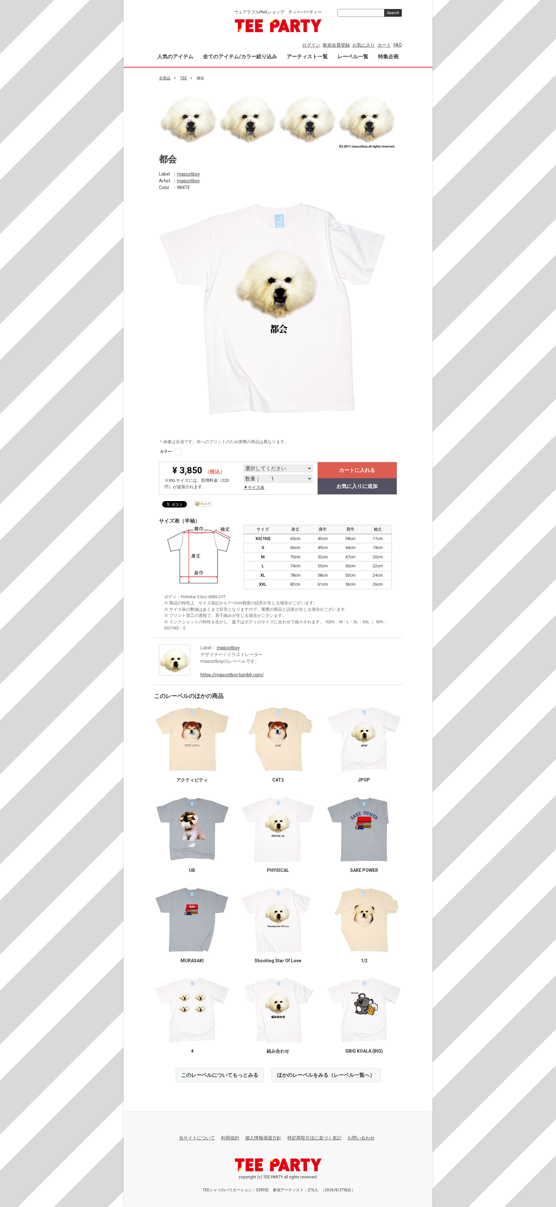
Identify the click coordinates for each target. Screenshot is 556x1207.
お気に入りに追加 (357, 486)
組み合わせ (278, 1050)
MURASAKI (192, 960)
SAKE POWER (364, 870)
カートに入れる (357, 470)
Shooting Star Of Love (278, 960)
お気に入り (363, 45)
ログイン (311, 45)
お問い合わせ (361, 1137)
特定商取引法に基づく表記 (314, 1137)
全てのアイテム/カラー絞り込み (240, 56)
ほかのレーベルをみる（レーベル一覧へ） (326, 1075)
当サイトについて (197, 1137)
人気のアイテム (175, 56)
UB (192, 870)
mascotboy (188, 173)
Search (393, 13)
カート (384, 45)
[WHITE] (178, 452)
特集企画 (388, 56)
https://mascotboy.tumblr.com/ (232, 674)
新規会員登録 (336, 45)
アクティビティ (192, 779)
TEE (183, 78)
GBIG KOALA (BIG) (364, 1050)
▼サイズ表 (254, 487)
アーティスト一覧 (307, 56)
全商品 (165, 78)
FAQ (398, 45)
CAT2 (278, 779)
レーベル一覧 (353, 56)
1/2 (364, 960)
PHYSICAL (278, 870)
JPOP (364, 779)
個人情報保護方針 (263, 1137)
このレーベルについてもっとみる (219, 1075)
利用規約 (230, 1137)
